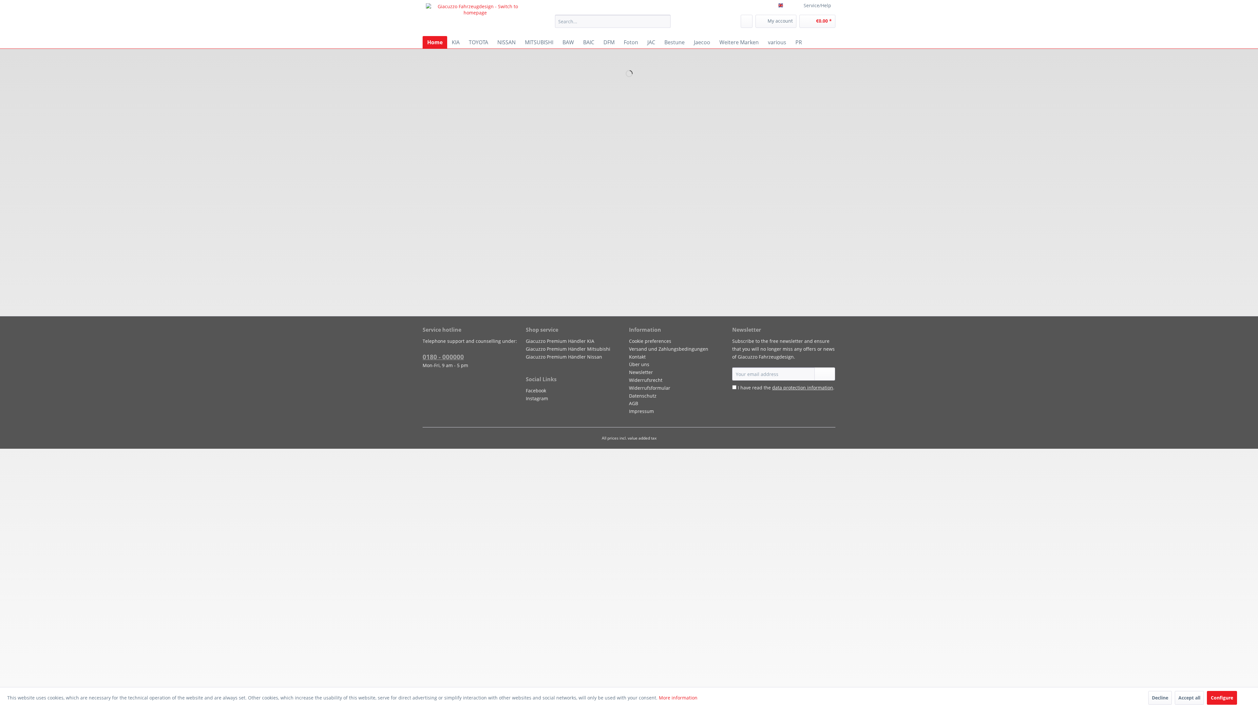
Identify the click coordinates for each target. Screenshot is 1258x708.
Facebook (536, 390)
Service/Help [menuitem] (817, 5)
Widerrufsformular (649, 388)
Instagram (537, 398)
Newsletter (641, 372)
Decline (1160, 698)
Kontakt (637, 357)
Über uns (639, 364)
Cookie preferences (650, 341)
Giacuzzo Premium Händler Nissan (564, 357)
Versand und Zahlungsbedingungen (668, 349)
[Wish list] (747, 21)
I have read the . (786, 387)
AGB (633, 403)
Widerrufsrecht (645, 380)
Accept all (1189, 698)
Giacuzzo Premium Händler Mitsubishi (568, 349)
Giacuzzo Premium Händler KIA (560, 341)
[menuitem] (613, 21)
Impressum (641, 411)
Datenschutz (643, 396)
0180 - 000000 (443, 357)
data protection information (802, 387)
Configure (1222, 698)
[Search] (664, 21)
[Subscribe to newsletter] (824, 374)
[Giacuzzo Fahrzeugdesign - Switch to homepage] (475, 18)
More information (678, 698)
